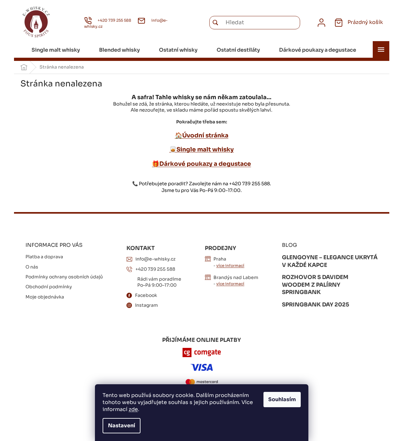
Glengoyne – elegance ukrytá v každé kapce (330, 261)
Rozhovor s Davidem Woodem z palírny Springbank (315, 285)
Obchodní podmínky (48, 287)
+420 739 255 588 (155, 269)
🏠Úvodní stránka (201, 135)
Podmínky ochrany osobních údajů (64, 277)
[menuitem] (56, 50)
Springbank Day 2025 (315, 304)
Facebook (146, 295)
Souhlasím (282, 399)
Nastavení (121, 425)
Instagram (146, 305)
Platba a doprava (44, 257)
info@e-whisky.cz (155, 259)
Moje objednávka (44, 297)
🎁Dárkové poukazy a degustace (201, 163)
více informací (230, 265)
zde (133, 409)
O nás (31, 267)
